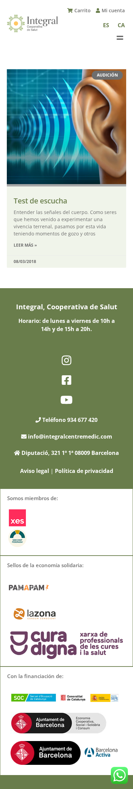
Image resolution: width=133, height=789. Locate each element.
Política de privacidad (84, 471)
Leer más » (25, 245)
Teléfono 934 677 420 (69, 420)
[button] (120, 38)
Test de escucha (40, 201)
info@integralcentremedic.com (70, 436)
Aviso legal (34, 471)
